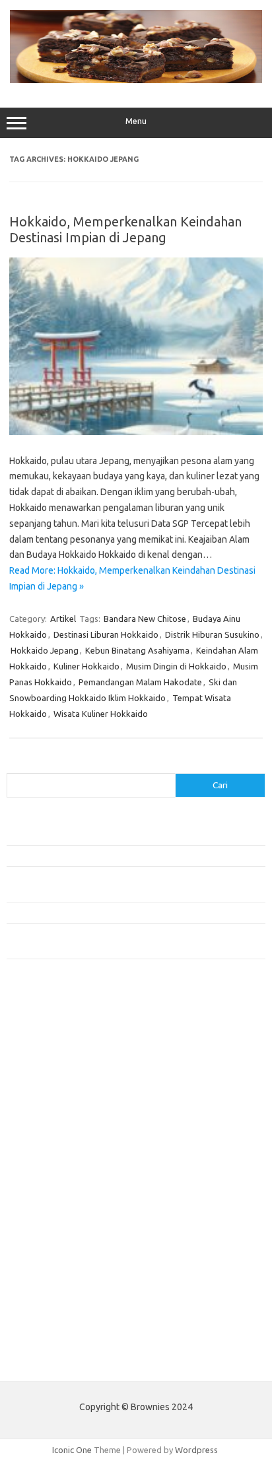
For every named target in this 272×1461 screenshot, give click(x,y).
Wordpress (196, 1449)
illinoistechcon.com (50, 1292)
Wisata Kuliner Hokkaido (100, 713)
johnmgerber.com (48, 1330)
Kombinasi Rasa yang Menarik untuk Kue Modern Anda (110, 855)
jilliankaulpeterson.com (58, 1304)
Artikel (63, 618)
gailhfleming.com (47, 1241)
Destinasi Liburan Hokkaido (105, 634)
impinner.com (39, 1127)
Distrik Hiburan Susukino (212, 634)
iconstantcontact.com (55, 1114)
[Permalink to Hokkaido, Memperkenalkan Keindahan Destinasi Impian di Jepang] (136, 431)
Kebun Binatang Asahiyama (137, 650)
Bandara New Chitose (145, 618)
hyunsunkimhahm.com (56, 1267)
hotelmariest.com (48, 1089)
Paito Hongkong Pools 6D (57, 1361)
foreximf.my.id (41, 1152)
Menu (136, 121)
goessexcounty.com (53, 1063)
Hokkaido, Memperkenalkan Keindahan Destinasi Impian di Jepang (125, 229)
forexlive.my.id (42, 1165)
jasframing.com (43, 1140)
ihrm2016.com (41, 1279)
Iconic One (72, 1449)
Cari (14, 765)
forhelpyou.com (44, 1228)
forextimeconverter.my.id (63, 1203)
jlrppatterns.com (46, 1317)
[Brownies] (136, 80)
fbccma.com (36, 1038)
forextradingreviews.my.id (65, 1177)
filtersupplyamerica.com (61, 1051)
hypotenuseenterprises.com (69, 1102)
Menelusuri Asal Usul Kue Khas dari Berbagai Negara (105, 833)
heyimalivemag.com (52, 1254)
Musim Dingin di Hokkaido (176, 666)
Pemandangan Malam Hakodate (140, 682)
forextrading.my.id (49, 1191)
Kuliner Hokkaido (86, 666)
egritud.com (37, 1216)
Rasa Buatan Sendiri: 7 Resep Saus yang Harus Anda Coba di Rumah (135, 912)
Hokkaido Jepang (45, 650)
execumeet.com (45, 1026)
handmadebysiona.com (58, 1076)
